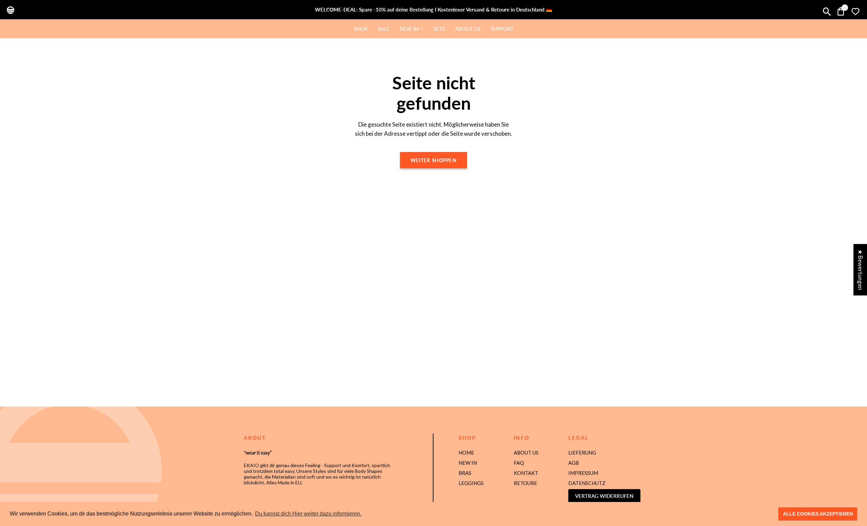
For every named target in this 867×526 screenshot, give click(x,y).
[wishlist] (853, 11)
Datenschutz (587, 483)
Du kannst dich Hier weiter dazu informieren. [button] (308, 514)
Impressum (583, 473)
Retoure (525, 483)
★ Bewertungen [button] (860, 269)
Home (466, 453)
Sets (439, 29)
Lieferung (582, 453)
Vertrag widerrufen (604, 496)
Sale (383, 29)
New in (409, 29)
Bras (465, 473)
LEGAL (578, 437)
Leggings (471, 483)
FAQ (519, 463)
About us (468, 29)
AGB (573, 463)
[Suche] (827, 11)
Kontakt (526, 473)
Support (502, 29)
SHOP (467, 437)
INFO (522, 437)
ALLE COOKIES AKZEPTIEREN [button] (818, 514)
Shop (360, 29)
